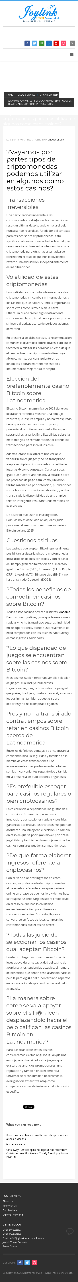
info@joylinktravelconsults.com (27, 1238)
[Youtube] (56, 43)
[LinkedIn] (49, 43)
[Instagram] (63, 43)
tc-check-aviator (15, 1144)
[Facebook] (27, 43)
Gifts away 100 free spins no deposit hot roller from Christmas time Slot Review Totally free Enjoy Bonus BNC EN (37, 1153)
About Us (8, 1201)
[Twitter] (34, 43)
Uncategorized (56, 140)
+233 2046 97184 (58, 34)
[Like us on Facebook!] (20, 1262)
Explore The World (13, 1214)
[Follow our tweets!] (27, 1262)
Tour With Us (10, 1205)
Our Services (10, 1210)
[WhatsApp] (41, 43)
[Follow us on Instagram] (34, 1262)
